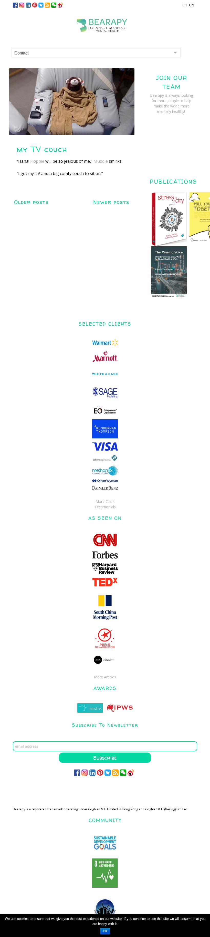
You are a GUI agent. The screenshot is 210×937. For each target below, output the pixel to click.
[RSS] (47, 4)
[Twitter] (41, 4)
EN (184, 5)
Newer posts (111, 202)
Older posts (31, 202)
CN (191, 5)
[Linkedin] (28, 4)
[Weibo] (60, 4)
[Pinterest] (34, 4)
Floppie (37, 161)
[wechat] (53, 4)
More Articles (105, 677)
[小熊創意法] (105, 23)
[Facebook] (15, 4)
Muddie (100, 161)
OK (105, 931)
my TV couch (42, 149)
